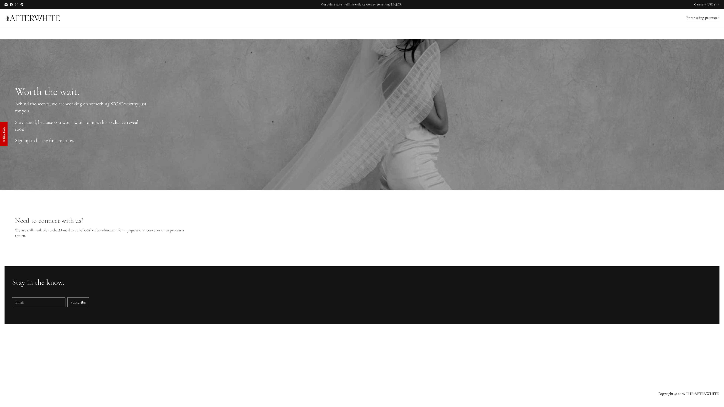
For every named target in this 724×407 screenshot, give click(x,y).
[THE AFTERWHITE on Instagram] (16, 4)
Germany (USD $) (705, 4)
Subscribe (78, 302)
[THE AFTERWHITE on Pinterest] (22, 4)
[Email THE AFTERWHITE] (6, 4)
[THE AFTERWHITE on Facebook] (11, 4)
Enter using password (702, 17)
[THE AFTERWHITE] (33, 18)
